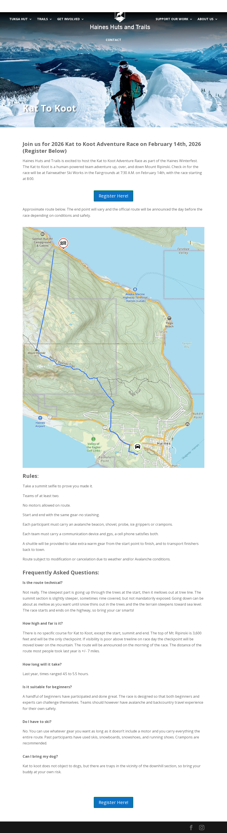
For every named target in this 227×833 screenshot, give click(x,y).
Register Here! (113, 196)
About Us (205, 19)
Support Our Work (172, 19)
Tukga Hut (18, 19)
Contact (113, 40)
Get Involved (68, 19)
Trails (42, 19)
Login (200, 3)
